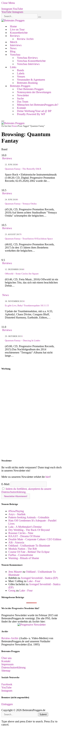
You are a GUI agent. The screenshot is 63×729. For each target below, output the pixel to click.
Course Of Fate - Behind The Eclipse (29, 551)
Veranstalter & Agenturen (31, 79)
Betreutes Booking (27, 82)
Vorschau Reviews (27, 57)
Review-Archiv (10, 638)
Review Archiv (25, 38)
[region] (31, 414)
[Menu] (2, 121)
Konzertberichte (19, 32)
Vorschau (15, 54)
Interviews (16, 45)
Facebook (6, 684)
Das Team (22, 101)
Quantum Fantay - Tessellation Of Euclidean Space (29, 238)
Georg (11, 590)
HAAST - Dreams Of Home (24, 536)
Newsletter (23, 95)
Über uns (6, 658)
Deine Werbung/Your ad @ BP (34, 111)
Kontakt (21, 107)
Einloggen (7, 704)
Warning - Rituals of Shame (23, 558)
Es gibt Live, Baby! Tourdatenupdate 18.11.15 (27, 305)
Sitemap (5, 670)
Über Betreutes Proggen (30, 89)
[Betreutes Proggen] (12, 20)
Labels (20, 73)
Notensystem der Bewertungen (34, 92)
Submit (43, 714)
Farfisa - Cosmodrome (20, 554)
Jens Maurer (15, 571)
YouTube (6, 687)
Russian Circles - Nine (20, 533)
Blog (12, 51)
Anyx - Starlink (17, 514)
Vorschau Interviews (28, 64)
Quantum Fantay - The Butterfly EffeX (23, 168)
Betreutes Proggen (20, 85)
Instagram (6, 690)
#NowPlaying (16, 511)
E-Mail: (5, 484)
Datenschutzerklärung (13, 667)
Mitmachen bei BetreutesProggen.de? (37, 104)
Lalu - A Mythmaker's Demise (25, 526)
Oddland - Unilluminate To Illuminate (29, 545)
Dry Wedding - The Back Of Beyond (29, 529)
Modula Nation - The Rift (22, 548)
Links (13, 67)
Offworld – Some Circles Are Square (22, 273)
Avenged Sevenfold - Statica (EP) (39, 577)
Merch (13, 42)
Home (13, 26)
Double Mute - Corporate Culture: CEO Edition (34, 539)
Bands (20, 70)
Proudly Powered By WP (31, 114)
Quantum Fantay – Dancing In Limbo (22, 340)
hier (48, 476)
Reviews (15, 35)
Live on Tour (17, 29)
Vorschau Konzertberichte (31, 60)
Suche (20, 98)
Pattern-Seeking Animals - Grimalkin (28, 517)
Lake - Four (33, 581)
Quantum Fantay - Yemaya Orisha (21, 203)
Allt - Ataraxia (16, 542)
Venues (21, 76)
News (13, 48)
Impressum (7, 664)
